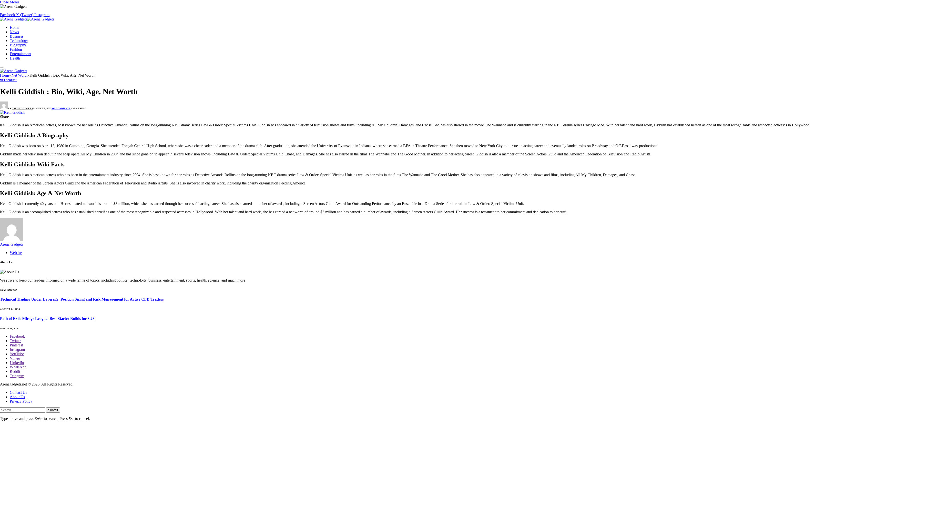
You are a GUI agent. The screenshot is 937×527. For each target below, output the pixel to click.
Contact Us (18, 392)
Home (14, 27)
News (14, 32)
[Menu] (2, 68)
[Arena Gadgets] (27, 19)
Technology (19, 41)
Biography (18, 45)
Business (16, 36)
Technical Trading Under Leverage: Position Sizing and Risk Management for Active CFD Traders (82, 299)
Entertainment (20, 54)
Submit (53, 410)
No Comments (61, 108)
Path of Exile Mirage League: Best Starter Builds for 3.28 (47, 318)
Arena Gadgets (22, 108)
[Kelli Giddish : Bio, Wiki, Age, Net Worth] (12, 112)
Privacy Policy (21, 401)
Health (15, 58)
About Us (17, 397)
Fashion (16, 49)
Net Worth (8, 80)
